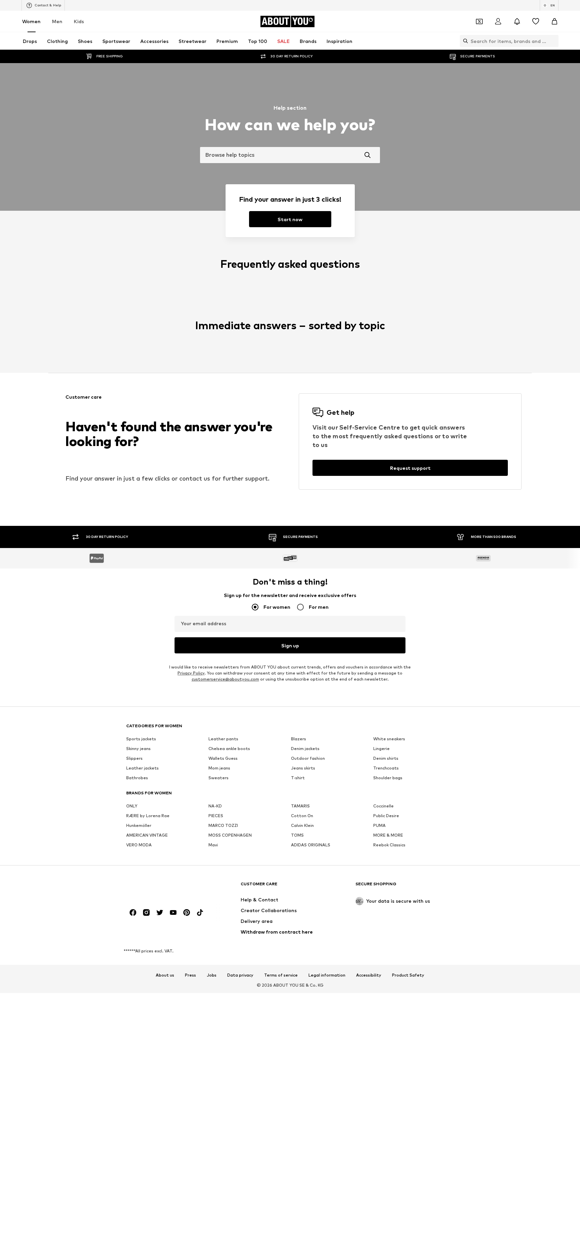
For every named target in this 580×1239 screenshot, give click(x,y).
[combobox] (290, 155)
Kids (79, 21)
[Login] (498, 21)
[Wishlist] (536, 21)
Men (57, 21)
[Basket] (554, 21)
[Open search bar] (464, 41)
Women (31, 21)
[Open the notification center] (517, 21)
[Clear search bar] (553, 41)
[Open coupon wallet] (479, 21)
